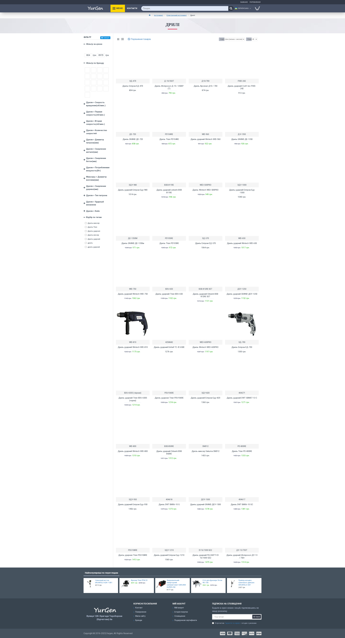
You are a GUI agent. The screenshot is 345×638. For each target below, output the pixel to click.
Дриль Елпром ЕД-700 (242, 347)
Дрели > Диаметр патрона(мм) (95, 141)
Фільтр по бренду (95, 63)
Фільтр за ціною (94, 44)
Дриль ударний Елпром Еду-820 (205, 398)
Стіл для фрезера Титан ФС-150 (212, 581)
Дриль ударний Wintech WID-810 (133, 347)
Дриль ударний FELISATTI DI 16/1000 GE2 (205, 556)
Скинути (106, 38)
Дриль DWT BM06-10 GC (242, 504)
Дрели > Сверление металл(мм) (96, 150)
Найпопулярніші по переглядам (101, 573)
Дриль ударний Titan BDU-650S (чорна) (132, 399)
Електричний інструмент (177, 15)
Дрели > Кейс (93, 211)
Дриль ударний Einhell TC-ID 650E (169, 347)
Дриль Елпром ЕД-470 (132, 86)
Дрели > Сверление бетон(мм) (96, 160)
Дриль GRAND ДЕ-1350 (242, 139)
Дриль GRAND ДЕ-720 (133, 139)
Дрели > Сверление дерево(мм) (96, 187)
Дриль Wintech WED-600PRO (205, 347)
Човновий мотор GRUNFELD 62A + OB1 (103, 581)
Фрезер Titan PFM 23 (139, 580)
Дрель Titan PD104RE (169, 139)
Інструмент (158, 15)
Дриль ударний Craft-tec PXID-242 (242, 87)
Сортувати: (222, 39)
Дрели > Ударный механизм (95, 203)
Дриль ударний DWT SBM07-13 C (242, 398)
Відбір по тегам (94, 217)
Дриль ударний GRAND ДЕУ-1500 (205, 504)
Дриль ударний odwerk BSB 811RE (169, 191)
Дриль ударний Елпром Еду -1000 (242, 191)
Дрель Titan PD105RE (169, 243)
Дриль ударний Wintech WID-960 (205, 139)
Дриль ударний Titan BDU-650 (169, 294)
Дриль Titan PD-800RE (242, 451)
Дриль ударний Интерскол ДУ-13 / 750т (241, 556)
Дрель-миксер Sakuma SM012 (205, 451)
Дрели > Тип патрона (96, 195)
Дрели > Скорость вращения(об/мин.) (96, 104)
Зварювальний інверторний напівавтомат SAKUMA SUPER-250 (176, 583)
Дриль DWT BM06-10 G (169, 504)
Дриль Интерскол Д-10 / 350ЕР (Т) (169, 87)
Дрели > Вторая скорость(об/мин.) (95, 122)
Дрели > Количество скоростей (96, 132)
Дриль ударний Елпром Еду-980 (132, 190)
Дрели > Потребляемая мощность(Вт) (97, 169)
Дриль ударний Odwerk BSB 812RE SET (205, 295)
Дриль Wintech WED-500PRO (205, 190)
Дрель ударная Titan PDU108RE (132, 555)
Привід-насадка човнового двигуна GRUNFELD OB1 (246, 582)
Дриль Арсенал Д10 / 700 (205, 86)
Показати (249, 39)
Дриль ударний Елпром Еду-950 (132, 504)
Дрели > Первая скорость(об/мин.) (95, 113)
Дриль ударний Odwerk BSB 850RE (169, 452)
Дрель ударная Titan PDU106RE (169, 398)
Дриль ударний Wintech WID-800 (133, 451)
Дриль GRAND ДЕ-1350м (132, 243)
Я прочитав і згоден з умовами (235, 623)
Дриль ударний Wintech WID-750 (133, 294)
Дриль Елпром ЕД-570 (205, 243)
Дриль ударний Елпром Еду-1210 (169, 555)
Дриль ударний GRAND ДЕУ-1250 (242, 294)
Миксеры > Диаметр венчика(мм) (96, 178)
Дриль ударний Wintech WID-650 (242, 243)
